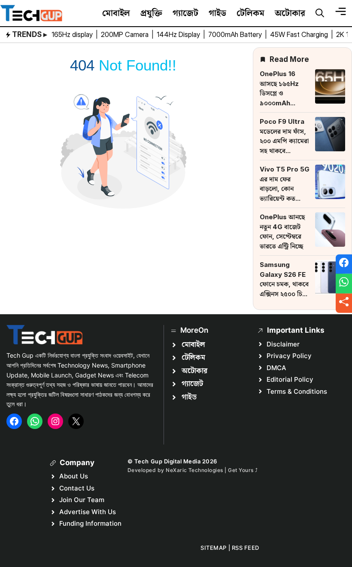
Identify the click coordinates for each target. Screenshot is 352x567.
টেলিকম (250, 13)
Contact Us (76, 488)
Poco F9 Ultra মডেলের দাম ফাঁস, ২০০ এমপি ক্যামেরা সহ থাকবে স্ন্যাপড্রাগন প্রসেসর (284, 140)
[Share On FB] (344, 264)
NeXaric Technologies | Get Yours (210, 470)
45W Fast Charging (300, 34)
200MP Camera (125, 34)
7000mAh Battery (236, 34)
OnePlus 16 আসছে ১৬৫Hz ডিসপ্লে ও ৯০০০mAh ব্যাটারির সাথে (279, 93)
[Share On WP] (344, 284)
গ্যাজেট (185, 13)
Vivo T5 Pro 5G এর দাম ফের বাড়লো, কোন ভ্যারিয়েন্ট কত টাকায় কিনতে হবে (285, 188)
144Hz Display (179, 34)
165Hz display (73, 34)
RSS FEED (245, 547)
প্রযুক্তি (151, 13)
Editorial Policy (290, 379)
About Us (73, 476)
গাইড (217, 13)
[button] (319, 13)
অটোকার (290, 13)
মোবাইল (116, 13)
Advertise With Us (87, 512)
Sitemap (213, 547)
